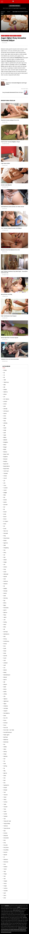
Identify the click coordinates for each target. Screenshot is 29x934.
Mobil (5, 687)
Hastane (5, 583)
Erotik (5, 514)
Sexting (5, 766)
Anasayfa (3, 11)
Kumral (5, 655)
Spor (5, 780)
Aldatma (6, 392)
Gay (4, 550)
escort (7, 930)
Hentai (5, 593)
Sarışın (5, 754)
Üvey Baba (6, 850)
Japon (5, 617)
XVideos (5, 866)
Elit (4, 509)
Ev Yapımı (6, 521)
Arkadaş (5, 423)
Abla (5, 384)
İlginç (5, 605)
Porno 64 (6, 727)
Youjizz (5, 886)
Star (4, 782)
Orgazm (5, 710)
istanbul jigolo (17, 929)
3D (4, 372)
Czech (5, 490)
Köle (4, 636)
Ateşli (5, 430)
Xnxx (5, 864)
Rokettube (6, 742)
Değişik (5, 492)
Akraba (5, 389)
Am (4, 396)
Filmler (5, 540)
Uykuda (5, 854)
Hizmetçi (6, 598)
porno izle (20, 927)
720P (5, 380)
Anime (5, 413)
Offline (5, 694)
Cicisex (5, 475)
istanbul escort (23, 930)
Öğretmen (6, 701)
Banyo (5, 444)
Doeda (5, 499)
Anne (5, 416)
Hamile (5, 576)
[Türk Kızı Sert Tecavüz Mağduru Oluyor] (14, 132)
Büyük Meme (7, 466)
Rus (4, 744)
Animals (5, 408)
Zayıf (5, 893)
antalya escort (23, 929)
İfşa (4, 600)
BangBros (6, 442)
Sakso (5, 749)
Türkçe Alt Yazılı (7, 821)
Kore (5, 646)
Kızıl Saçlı (6, 631)
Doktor (5, 502)
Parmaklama (7, 713)
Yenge (5, 874)
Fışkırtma (6, 543)
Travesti (5, 806)
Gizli (4, 557)
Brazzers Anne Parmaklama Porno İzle (10, 250)
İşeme (5, 610)
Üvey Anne (19, 35)
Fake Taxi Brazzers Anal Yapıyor (9, 316)
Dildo (5, 495)
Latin (5, 660)
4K (4, 375)
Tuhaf (5, 811)
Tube (5, 809)
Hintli (5, 595)
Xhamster (6, 862)
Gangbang (6, 547)
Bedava (5, 452)
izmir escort (24, 927)
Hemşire (5, 591)
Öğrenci (5, 698)
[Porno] (14, 2)
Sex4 (5, 763)
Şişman (5, 773)
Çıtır (4, 483)
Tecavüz (14, 35)
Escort (5, 516)
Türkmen (6, 826)
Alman (5, 394)
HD (4, 586)
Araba (5, 418)
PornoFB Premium (8, 732)
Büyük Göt (6, 463)
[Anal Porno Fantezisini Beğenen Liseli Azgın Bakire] (3, 83)
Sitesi (5, 775)
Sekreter (5, 756)
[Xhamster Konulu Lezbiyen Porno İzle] (14, 110)
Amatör (5, 401)
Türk (5, 818)
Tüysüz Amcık (7, 828)
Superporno (6, 785)
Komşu (5, 639)
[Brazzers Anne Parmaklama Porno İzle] (14, 240)
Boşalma (6, 456)
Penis (5, 715)
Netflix (5, 691)
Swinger (5, 790)
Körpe (5, 651)
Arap (5, 420)
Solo (4, 778)
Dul (4, 507)
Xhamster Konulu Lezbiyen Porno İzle (10, 120)
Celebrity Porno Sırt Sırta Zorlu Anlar (10, 359)
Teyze (5, 797)
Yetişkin (5, 881)
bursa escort (3, 930)
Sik (4, 768)
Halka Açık (6, 574)
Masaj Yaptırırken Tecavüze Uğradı (9, 337)
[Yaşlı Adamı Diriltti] (14, 154)
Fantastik (6, 533)
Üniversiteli (6, 838)
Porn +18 (5, 718)
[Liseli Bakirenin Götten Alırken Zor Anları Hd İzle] (14, 197)
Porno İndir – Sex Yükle (9, 730)
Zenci (5, 895)
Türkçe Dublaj (7, 823)
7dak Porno (6, 382)
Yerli (4, 878)
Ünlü (5, 840)
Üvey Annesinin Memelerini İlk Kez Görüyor (12, 92)
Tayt (5, 792)
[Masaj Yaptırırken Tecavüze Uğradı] (14, 328)
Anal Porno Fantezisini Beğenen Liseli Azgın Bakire (16, 83)
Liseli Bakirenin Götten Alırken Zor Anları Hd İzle (12, 206)
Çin (4, 480)
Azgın (5, 435)
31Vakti (5, 370)
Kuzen (5, 658)
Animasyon (6, 411)
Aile (4, 387)
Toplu (5, 804)
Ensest (8, 11)
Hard (5, 579)
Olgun (5, 703)
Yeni (5, 876)
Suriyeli (5, 787)
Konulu (5, 643)
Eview (5, 523)
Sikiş (4, 770)
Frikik (5, 545)
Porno (11, 35)
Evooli (5, 528)
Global (5, 559)
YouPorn (5, 888)
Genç (5, 552)
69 (4, 377)
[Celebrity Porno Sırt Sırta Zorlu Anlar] (14, 349)
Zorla (5, 898)
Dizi (4, 497)
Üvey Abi (5, 845)
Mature (5, 677)
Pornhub (5, 722)
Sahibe (5, 746)
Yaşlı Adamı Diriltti (5, 163)
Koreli (5, 648)
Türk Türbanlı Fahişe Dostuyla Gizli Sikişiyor (11, 228)
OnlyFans (6, 706)
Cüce (5, 485)
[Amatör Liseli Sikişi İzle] (14, 175)
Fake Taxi (6, 531)
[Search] (27, 1)
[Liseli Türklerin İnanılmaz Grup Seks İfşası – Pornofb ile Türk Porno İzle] (14, 262)
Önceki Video (4, 79)
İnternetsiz (6, 607)
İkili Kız (5, 603)
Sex (4, 761)
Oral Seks (6, 708)
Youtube (6, 890)
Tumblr (5, 814)
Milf (4, 682)
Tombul (5, 802)
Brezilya (5, 461)
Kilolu (5, 627)
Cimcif (5, 478)
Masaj (5, 672)
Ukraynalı (6, 835)
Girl (4, 555)
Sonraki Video (24, 88)
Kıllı (4, 629)
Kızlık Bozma (6, 634)
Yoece (5, 883)
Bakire (5, 437)
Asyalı (5, 428)
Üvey (5, 842)
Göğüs (5, 562)
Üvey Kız (5, 852)
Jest (4, 619)
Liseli (5, 665)
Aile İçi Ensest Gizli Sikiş (6, 294)
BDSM (5, 449)
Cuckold (5, 487)
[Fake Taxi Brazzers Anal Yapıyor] (14, 306)
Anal (5, 406)
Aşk (4, 425)
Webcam (6, 859)
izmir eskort (11, 929)
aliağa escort (23, 75)
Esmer (5, 519)
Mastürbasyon (7, 675)
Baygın (5, 447)
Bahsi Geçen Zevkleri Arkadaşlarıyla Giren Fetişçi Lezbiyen (14, 8)
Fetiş (5, 535)
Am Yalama (6, 399)
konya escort (8, 932)
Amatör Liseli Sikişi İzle (6, 185)
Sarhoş (5, 751)
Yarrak (5, 869)
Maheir (5, 670)
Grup (5, 569)
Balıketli (5, 440)
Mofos (5, 689)
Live (4, 667)
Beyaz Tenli (6, 454)
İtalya (5, 615)
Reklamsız (6, 739)
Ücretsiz (5, 833)
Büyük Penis (6, 468)
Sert (4, 758)
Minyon (5, 684)
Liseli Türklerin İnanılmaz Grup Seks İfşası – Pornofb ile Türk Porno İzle (14, 272)
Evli (4, 526)
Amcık (5, 404)
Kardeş (5, 622)
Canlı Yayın (6, 471)
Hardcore (6, 581)
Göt (4, 564)
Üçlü (5, 830)
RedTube (6, 737)
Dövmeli (5, 504)
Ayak (5, 432)
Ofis (4, 696)
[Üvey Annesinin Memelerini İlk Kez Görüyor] (26, 92)
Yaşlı (5, 871)
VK (4, 857)
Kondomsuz (6, 641)
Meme (5, 679)
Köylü (5, 653)
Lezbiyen (6, 663)
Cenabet (6, 473)
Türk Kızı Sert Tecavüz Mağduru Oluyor (10, 141)
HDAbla (5, 588)
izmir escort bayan (5, 929)
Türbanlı (5, 816)
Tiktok (5, 799)
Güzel (5, 571)
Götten (5, 567)
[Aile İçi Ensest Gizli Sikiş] (14, 285)
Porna (5, 720)
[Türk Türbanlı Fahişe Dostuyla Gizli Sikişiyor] (14, 218)
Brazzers (5, 459)
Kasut (5, 624)
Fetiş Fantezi (7, 35)
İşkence (5, 612)
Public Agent (6, 734)
